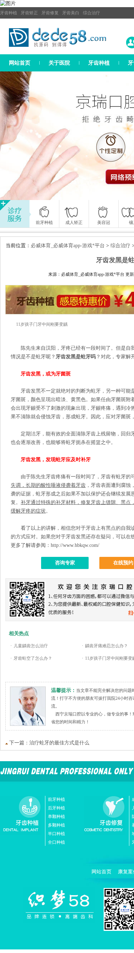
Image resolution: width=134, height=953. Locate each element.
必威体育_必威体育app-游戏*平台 (68, 245)
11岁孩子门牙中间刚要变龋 (42, 324)
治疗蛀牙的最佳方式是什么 (59, 742)
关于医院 (59, 63)
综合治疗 (91, 12)
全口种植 (56, 842)
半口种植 (56, 833)
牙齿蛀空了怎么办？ (33, 658)
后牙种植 (56, 807)
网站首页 (19, 63)
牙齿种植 (8, 12)
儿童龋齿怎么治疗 (31, 645)
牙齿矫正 (29, 12)
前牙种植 (56, 799)
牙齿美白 (70, 12)
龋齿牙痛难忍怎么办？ (106, 645)
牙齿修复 (50, 12)
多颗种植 (56, 825)
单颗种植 (56, 816)
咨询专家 (65, 562)
